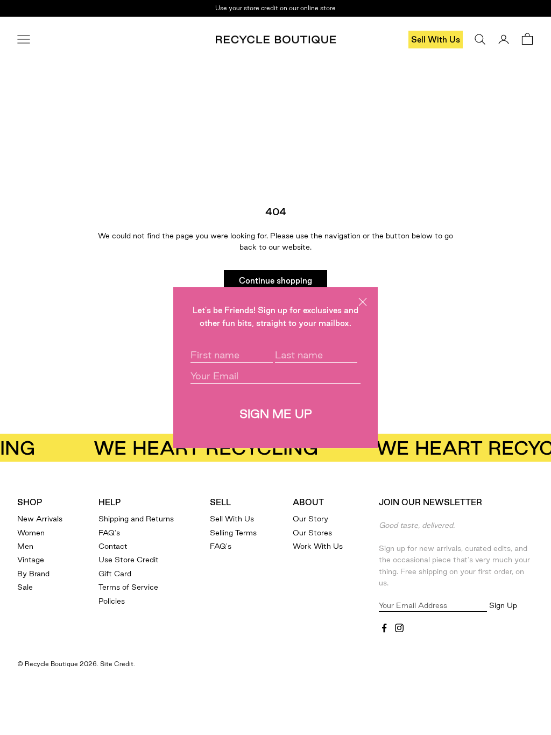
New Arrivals (39, 518)
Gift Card (114, 573)
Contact (113, 546)
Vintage (30, 559)
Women (31, 532)
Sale (25, 587)
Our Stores (312, 532)
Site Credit (116, 663)
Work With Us (318, 546)
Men (25, 546)
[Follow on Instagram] (399, 628)
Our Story (310, 518)
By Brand (33, 573)
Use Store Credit (128, 559)
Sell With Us (435, 39)
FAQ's (109, 532)
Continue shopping (275, 280)
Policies (111, 601)
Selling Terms (233, 532)
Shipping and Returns (136, 518)
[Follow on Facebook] (384, 628)
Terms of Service (128, 587)
